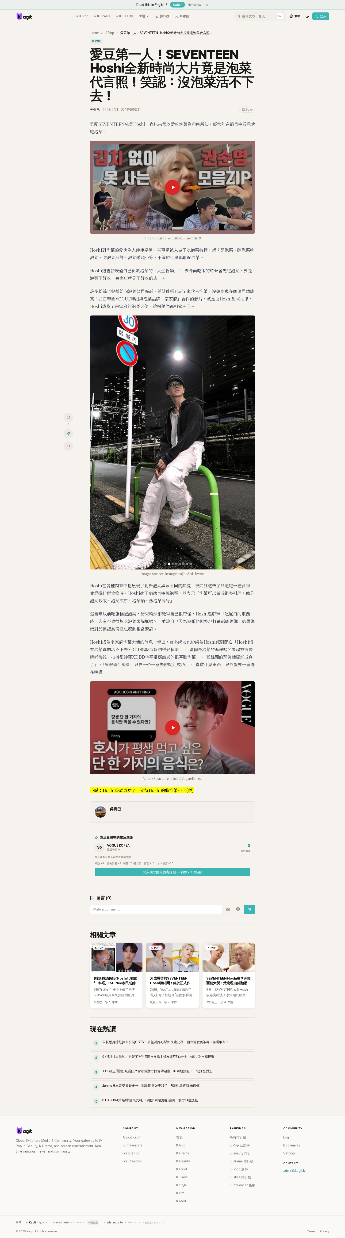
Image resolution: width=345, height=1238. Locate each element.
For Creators (132, 1161)
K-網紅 (184, 16)
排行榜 (164, 16)
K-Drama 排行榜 (241, 1161)
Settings (289, 1153)
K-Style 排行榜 (240, 1177)
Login (287, 1137)
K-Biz (180, 1193)
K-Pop (83, 16)
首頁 (179, 1137)
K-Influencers (132, 1145)
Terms (311, 1231)
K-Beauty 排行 (240, 1153)
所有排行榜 (238, 1137)
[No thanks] (207, 5)
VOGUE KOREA (118, 845)
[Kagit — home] (24, 16)
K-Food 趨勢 (239, 1169)
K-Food (181, 1169)
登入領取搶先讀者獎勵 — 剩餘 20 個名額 (172, 872)
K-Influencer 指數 (242, 1185)
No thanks (194, 4)
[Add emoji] (238, 909)
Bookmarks (291, 1145)
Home (94, 33)
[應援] (68, 433)
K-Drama (103, 16)
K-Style (181, 1185)
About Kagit (131, 1137)
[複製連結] (68, 446)
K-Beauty (126, 16)
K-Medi (181, 1201)
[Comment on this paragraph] (261, 124)
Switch (177, 4)
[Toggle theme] (307, 16)
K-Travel (182, 1177)
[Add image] (228, 909)
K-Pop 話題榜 (240, 1145)
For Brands (131, 1153)
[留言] (68, 417)
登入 (323, 16)
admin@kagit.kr (294, 1171)
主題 (142, 16)
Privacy (324, 1231)
